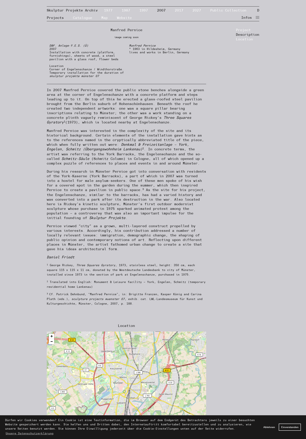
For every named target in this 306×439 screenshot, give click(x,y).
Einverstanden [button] (290, 427)
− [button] (51, 341)
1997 (143, 10)
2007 (161, 10)
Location (244, 39)
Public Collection (228, 10)
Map (104, 18)
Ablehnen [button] (269, 427)
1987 (126, 10)
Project (243, 30)
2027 (196, 10)
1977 (108, 10)
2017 (179, 10)
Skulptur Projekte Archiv (72, 10)
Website (124, 18)
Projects (55, 18)
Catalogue (82, 18)
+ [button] (51, 336)
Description (247, 34)
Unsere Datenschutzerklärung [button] (29, 433)
